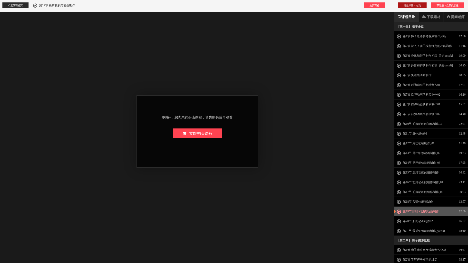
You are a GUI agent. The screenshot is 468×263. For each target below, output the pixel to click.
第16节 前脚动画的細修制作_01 (422, 182)
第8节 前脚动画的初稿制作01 (421, 104)
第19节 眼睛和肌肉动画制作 (420, 211)
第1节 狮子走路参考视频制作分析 (424, 36)
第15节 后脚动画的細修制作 (420, 172)
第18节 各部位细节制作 (417, 201)
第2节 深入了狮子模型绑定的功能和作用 (424, 47)
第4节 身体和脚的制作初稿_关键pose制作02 (425, 67)
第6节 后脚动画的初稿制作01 (421, 85)
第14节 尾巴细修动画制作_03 (421, 162)
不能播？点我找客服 (447, 5)
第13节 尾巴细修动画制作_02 (421, 153)
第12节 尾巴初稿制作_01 (418, 143)
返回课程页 (16, 5)
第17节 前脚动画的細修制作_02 (422, 192)
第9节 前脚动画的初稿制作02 (421, 114)
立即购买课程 (199, 133)
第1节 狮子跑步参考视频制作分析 (424, 250)
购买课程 (374, 5)
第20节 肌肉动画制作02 (417, 221)
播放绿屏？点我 (412, 5)
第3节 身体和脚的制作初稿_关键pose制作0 (425, 57)
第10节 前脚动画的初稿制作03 (422, 124)
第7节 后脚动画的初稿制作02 (421, 94)
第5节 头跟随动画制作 (416, 75)
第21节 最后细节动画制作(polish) (423, 231)
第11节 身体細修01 (414, 133)
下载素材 (433, 17)
